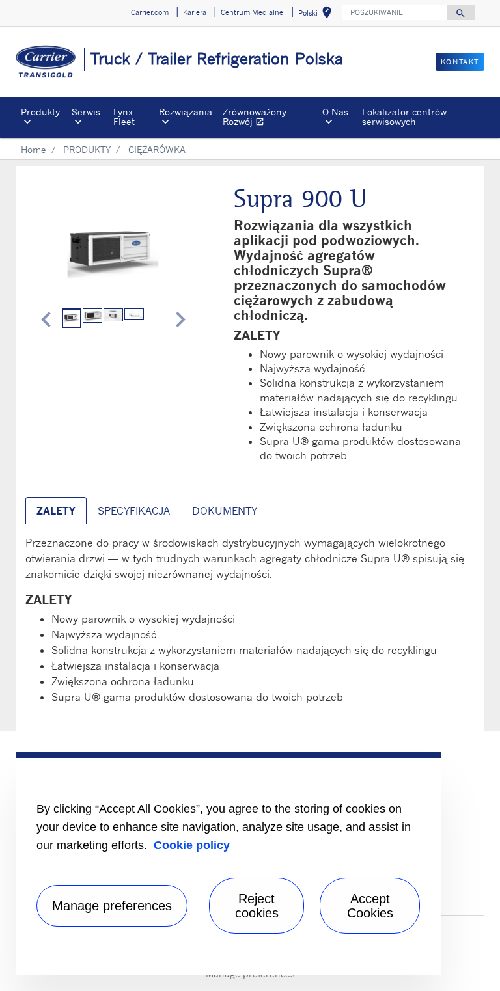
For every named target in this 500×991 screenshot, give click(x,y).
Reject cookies (257, 905)
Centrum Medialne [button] (252, 12)
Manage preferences (112, 906)
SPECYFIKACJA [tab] (134, 510)
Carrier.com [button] (150, 12)
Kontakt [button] (460, 61)
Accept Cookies (370, 905)
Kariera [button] (194, 12)
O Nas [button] (335, 111)
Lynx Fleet (124, 116)
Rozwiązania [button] (185, 111)
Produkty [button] (40, 111)
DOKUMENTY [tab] (224, 510)
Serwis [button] (86, 111)
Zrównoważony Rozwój (270, 118)
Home (33, 149)
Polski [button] (317, 14)
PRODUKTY (87, 149)
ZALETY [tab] (56, 510)
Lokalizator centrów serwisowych (404, 116)
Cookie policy (192, 845)
